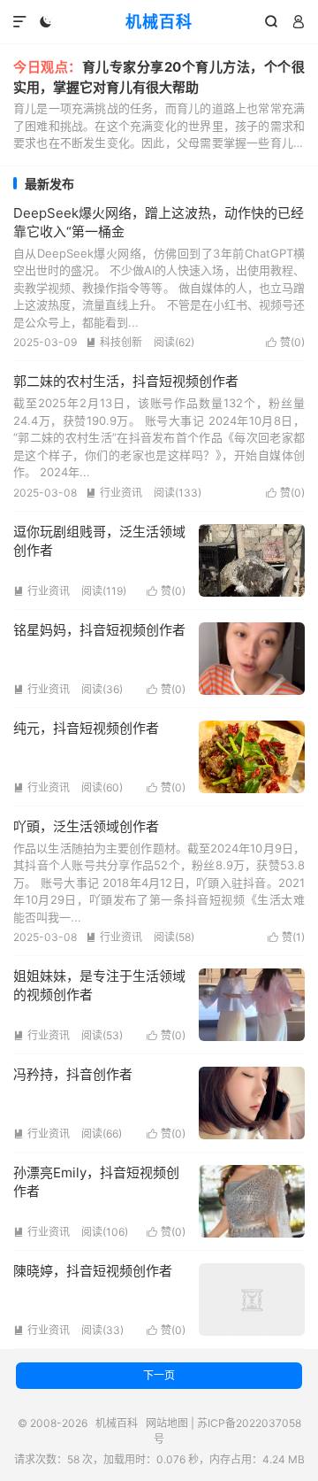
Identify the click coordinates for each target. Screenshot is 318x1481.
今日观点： (47, 66)
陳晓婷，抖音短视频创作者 (92, 1270)
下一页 (159, 1375)
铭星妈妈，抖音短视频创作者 (99, 629)
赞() (285, 342)
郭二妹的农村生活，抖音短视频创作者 (125, 381)
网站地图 (167, 1423)
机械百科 (159, 21)
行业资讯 (114, 492)
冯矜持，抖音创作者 (72, 1074)
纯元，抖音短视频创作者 (86, 728)
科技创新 (114, 342)
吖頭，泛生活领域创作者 (86, 826)
